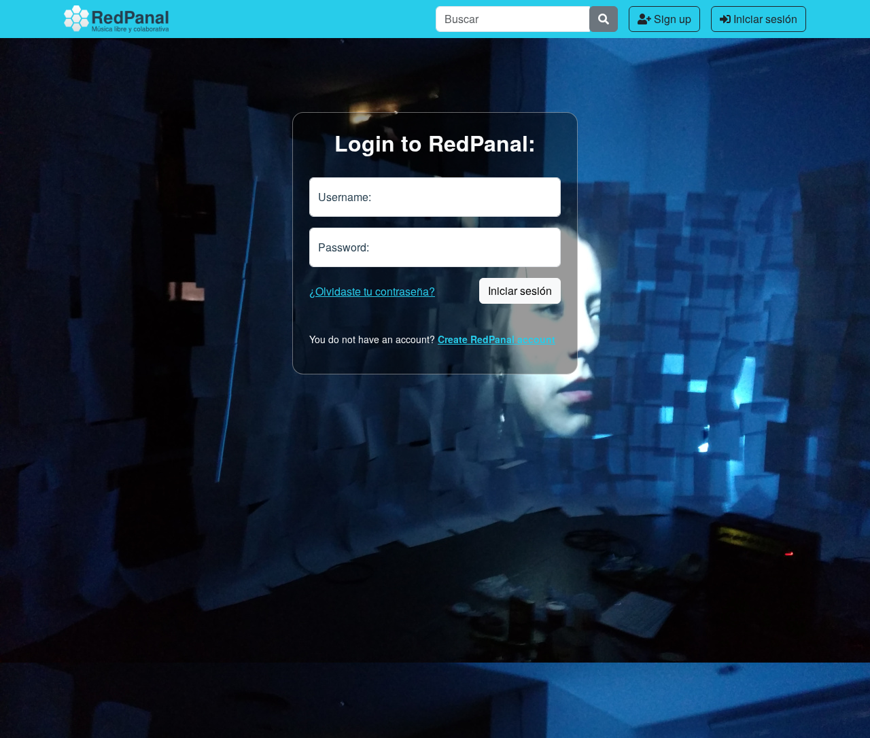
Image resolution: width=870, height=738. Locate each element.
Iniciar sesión (764, 19)
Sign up (671, 19)
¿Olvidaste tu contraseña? (372, 291)
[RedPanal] (116, 19)
